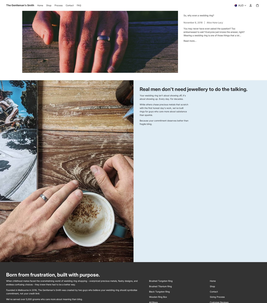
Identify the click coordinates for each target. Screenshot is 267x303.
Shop (212, 286)
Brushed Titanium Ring (160, 286)
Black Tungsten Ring (159, 291)
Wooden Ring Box (158, 297)
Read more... (190, 41)
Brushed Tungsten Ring (161, 281)
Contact (214, 291)
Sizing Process (217, 297)
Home (213, 281)
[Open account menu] (250, 5)
